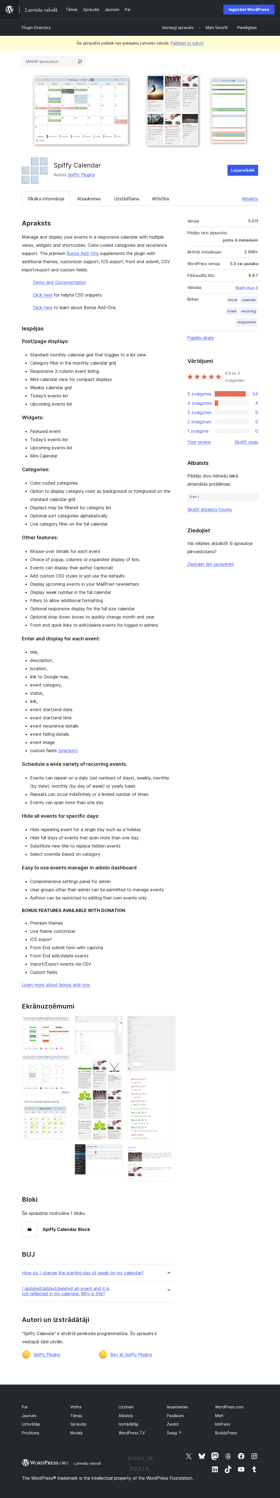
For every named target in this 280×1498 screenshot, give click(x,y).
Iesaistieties (177, 1407)
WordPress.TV (132, 1432)
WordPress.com (229, 1407)
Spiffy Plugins (81, 174)
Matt (219, 1415)
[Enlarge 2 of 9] (63, 1062)
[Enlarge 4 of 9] (115, 1023)
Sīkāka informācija (46, 198)
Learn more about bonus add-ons (56, 984)
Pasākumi (175, 1415)
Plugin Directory (36, 27)
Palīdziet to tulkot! (187, 43)
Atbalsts (250, 198)
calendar (249, 300)
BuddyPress (226, 1432)
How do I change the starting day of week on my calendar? (83, 1273)
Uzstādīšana (126, 198)
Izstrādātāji (128, 1424)
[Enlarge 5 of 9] (115, 1066)
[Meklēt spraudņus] (79, 61)
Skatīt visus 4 (246, 287)
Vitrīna (75, 1407)
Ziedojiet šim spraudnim (210, 564)
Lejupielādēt (243, 170)
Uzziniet (126, 1407)
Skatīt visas (246, 442)
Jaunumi (29, 1415)
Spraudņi (78, 1424)
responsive (246, 322)
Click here (42, 295)
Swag (174, 1432)
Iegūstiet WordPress (249, 9)
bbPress (222, 1424)
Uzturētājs (31, 1424)
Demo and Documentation (59, 282)
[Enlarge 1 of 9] (63, 1023)
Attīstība (160, 198)
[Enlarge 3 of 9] (63, 1106)
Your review (199, 442)
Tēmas (76, 1415)
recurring (248, 311)
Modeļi (76, 1432)
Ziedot (173, 1424)
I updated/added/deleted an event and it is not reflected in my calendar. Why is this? (65, 1291)
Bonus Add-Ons (83, 253)
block (232, 300)
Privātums (30, 1432)
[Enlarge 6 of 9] (115, 1151)
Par (25, 1407)
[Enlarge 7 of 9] (168, 1023)
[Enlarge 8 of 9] (168, 1083)
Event (232, 311)
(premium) (68, 750)
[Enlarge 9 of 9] (168, 1153)
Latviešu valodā (87, 1463)
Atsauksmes (89, 198)
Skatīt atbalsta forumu (209, 509)
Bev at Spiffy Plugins (131, 1354)
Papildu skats (200, 338)
